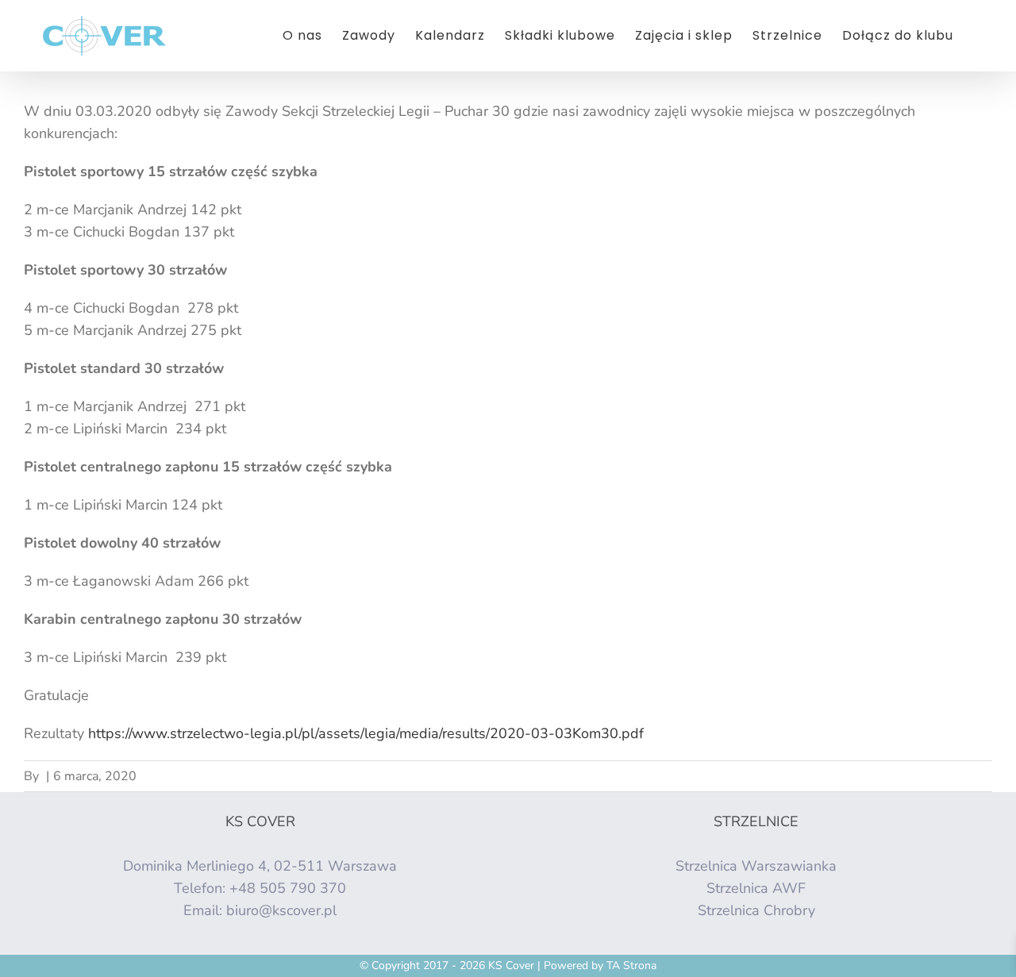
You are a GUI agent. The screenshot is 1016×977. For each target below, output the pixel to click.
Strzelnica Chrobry (756, 910)
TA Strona (631, 965)
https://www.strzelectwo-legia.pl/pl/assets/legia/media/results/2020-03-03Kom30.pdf (366, 733)
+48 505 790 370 (287, 888)
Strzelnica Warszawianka (756, 865)
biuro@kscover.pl (281, 910)
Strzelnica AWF (756, 888)
